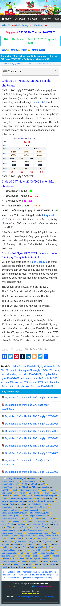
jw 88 (37, 559)
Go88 (32, 547)
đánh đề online (39, 521)
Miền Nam (38, 25)
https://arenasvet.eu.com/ (12, 533)
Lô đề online (34, 493)
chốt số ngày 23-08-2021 (25, 366)
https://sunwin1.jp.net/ (39, 513)
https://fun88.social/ (10, 484)
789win (7, 564)
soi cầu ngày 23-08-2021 (39, 386)
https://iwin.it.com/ (9, 507)
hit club (30, 567)
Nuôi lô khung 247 (19, 575)
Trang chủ (6, 56)
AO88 (23, 561)
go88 (43, 484)
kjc (28, 553)
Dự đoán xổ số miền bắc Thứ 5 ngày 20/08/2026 (31, 431)
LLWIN (11, 539)
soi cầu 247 (45, 575)
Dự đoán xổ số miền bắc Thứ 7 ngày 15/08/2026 (31, 471)
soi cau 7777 (36, 382)
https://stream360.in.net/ (37, 533)
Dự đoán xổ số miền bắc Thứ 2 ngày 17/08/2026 (31, 453)
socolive (54, 539)
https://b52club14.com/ (11, 518)
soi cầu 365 (50, 378)
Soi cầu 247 (47, 572)
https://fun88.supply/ (10, 481)
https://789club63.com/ (37, 507)
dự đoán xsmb (30, 577)
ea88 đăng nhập (47, 553)
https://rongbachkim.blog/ (29, 572)
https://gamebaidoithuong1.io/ (14, 513)
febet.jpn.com (19, 564)
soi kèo (36, 556)
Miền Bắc (7, 25)
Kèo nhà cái (6, 493)
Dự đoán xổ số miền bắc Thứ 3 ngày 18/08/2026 (31, 445)
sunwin (53, 490)
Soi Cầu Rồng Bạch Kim (37, 584)
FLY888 (46, 556)
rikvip (32, 544)
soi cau (25, 378)
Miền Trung (22, 25)
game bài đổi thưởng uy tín (26, 541)
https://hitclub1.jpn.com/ (37, 504)
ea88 (55, 544)
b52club (34, 484)
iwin (22, 507)
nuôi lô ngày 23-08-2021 (40, 370)
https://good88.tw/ (39, 527)
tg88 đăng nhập (8, 556)
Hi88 (15, 559)
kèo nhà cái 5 (48, 518)
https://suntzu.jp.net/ (10, 530)
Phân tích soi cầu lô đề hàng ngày (30, 56)
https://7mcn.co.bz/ (9, 487)
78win (23, 496)
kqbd (15, 490)
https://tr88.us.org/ (39, 550)
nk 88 (35, 553)
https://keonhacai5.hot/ (32, 510)
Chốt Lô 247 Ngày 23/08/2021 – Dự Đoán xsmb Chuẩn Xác (26, 63)
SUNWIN (5, 490)
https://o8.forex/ (21, 527)
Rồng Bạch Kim (39, 261)
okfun (6, 547)
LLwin (55, 493)
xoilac (6, 559)
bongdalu (45, 487)
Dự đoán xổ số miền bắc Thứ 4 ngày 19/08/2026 (31, 438)
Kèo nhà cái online (9, 553)
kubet (24, 49)
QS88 (27, 518)
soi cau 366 (7, 382)
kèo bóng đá (17, 521)
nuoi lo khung (18, 370)
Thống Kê (45, 18)
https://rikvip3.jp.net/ (10, 516)
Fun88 (24, 484)
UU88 (53, 533)
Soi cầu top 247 (10, 572)
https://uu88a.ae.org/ (10, 550)
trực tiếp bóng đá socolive (39, 524)
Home (8, 18)
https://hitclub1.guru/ (39, 516)
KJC (48, 547)
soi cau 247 (36, 378)
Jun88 (15, 496)
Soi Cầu (32, 18)
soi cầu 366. (39, 102)
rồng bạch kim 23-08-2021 (26, 374)
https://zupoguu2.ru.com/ (33, 530)
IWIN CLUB (34, 478)
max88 (52, 564)
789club (25, 487)
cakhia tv (21, 524)
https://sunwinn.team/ (29, 490)
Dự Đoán (20, 18)
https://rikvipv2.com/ (10, 510)
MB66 (40, 547)
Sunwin (55, 561)
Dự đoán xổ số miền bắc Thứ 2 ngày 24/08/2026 (31, 397)
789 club (8, 541)
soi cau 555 (21, 382)
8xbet (6, 536)
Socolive (5, 544)
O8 (30, 496)
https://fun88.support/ (32, 481)
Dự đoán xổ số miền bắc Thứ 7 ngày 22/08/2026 (31, 416)
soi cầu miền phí (15, 386)
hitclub (45, 561)
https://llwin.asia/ (27, 536)
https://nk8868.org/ (9, 561)
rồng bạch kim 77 (15, 577)
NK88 (29, 559)
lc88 (48, 544)
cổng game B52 (48, 541)
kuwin (14, 547)
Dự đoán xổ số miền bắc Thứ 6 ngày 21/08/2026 (31, 423)
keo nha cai (42, 539)
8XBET (31, 539)
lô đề (27, 521)
